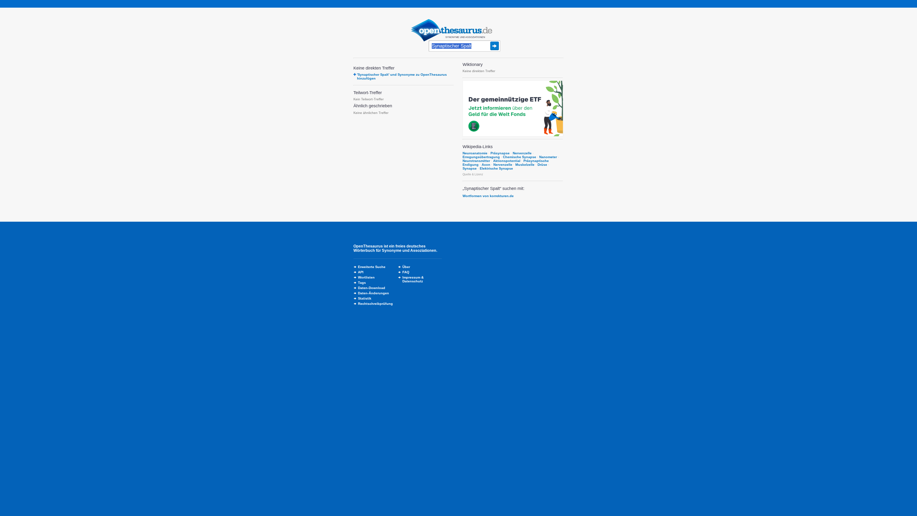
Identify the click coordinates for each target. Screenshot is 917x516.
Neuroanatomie (475, 153)
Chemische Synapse (519, 157)
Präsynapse (500, 153)
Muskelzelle (524, 165)
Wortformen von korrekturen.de (488, 196)
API (360, 272)
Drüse (542, 165)
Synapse (470, 168)
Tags (362, 283)
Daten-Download (371, 288)
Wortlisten (366, 277)
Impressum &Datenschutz (413, 279)
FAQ (405, 272)
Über (406, 267)
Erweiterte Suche (371, 267)
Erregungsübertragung (481, 157)
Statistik (364, 298)
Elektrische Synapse (496, 168)
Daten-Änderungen (373, 293)
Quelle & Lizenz (473, 174)
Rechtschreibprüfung (375, 304)
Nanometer (548, 157)
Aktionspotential (506, 161)
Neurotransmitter (476, 161)
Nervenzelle (522, 153)
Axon (486, 165)
